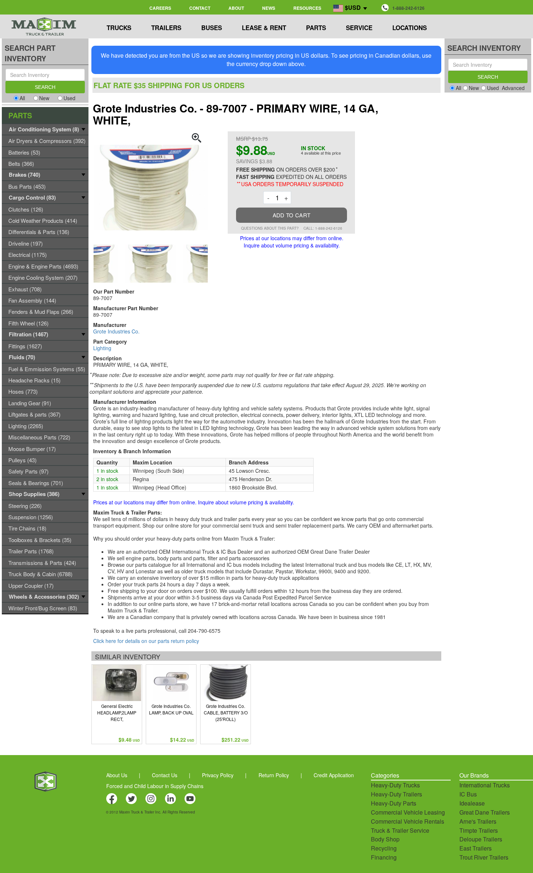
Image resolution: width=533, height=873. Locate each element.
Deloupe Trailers (480, 839)
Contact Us (164, 775)
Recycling (384, 848)
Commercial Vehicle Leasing (408, 812)
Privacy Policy (218, 775)
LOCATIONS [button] (409, 27)
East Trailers (475, 848)
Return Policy (274, 775)
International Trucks (484, 785)
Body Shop (385, 839)
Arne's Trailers (477, 821)
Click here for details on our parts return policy (146, 640)
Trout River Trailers (483, 857)
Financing (384, 857)
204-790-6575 (204, 630)
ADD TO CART (291, 215)
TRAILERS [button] (166, 27)
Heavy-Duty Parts (393, 803)
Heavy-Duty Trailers (396, 794)
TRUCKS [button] (119, 27)
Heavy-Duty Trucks (395, 785)
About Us (116, 775)
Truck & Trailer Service (400, 830)
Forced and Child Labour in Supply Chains (154, 786)
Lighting (102, 348)
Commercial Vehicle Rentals (407, 821)
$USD (353, 7)
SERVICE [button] (359, 27)
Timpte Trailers (478, 830)
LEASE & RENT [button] (264, 27)
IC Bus (468, 794)
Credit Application (334, 775)
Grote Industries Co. (116, 331)
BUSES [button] (211, 27)
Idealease (472, 803)
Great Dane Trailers (484, 812)
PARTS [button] (316, 27)
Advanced (513, 87)
